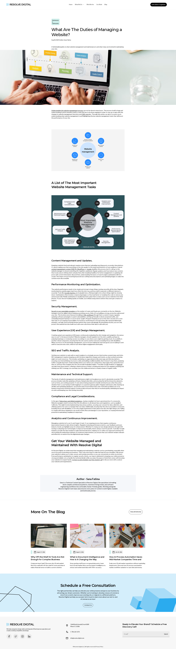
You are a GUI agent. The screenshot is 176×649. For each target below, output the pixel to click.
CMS (83, 114)
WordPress (81, 269)
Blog (105, 4)
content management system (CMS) (63, 269)
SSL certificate (88, 315)
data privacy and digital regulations (71, 401)
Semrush (119, 364)
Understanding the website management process (67, 110)
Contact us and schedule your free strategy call (87, 460)
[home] (19, 4)
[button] (79, 5)
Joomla (89, 269)
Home (70, 4)
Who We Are (90, 4)
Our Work (99, 4)
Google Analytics (69, 293)
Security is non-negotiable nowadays (63, 311)
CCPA (118, 403)
